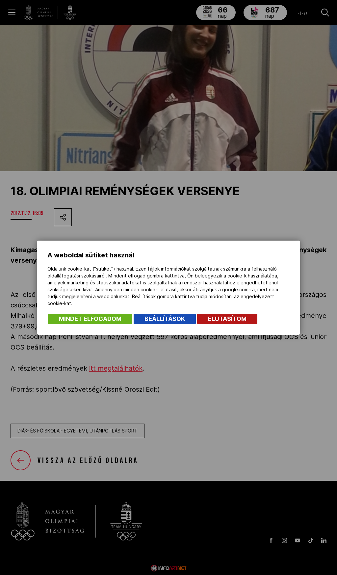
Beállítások (164, 318)
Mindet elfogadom (90, 318)
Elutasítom (227, 318)
